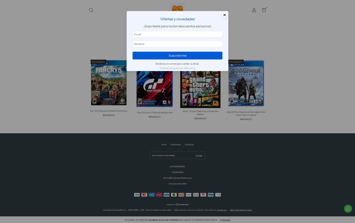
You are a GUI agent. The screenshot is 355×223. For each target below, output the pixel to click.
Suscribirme (178, 55)
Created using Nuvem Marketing (177, 68)
